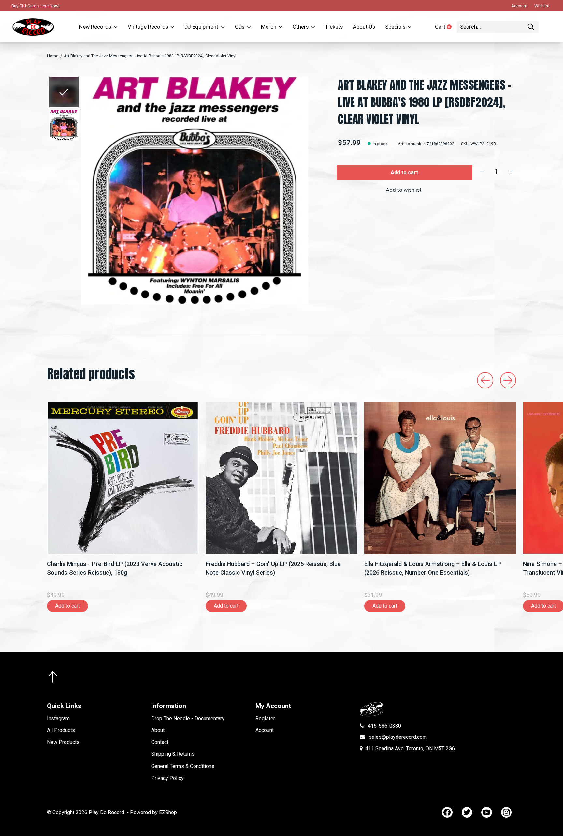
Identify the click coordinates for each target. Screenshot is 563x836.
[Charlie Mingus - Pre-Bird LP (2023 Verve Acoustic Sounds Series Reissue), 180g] (123, 478)
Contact (159, 742)
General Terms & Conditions (182, 766)
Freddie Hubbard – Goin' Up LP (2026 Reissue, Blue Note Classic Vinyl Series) (273, 568)
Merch (268, 27)
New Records (95, 27)
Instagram (58, 718)
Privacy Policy (167, 778)
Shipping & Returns (173, 754)
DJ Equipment (201, 27)
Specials (395, 27)
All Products (61, 730)
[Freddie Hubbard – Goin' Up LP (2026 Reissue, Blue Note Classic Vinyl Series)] (281, 478)
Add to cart (404, 172)
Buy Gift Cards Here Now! (35, 5)
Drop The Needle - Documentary (187, 718)
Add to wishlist (404, 190)
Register (265, 718)
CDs (239, 27)
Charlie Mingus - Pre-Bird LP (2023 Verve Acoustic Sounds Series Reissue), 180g (114, 568)
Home (52, 56)
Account (264, 730)
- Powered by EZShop (152, 812)
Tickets (334, 27)
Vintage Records (148, 27)
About (158, 730)
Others (301, 27)
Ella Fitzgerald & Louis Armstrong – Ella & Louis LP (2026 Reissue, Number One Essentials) (432, 568)
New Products (63, 742)
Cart (446, 27)
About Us (364, 27)
